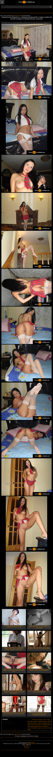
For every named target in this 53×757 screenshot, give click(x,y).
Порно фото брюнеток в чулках (35, 723)
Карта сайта (26, 746)
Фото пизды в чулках (46, 724)
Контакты (26, 747)
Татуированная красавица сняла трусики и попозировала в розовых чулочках (14, 626)
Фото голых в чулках (36, 724)
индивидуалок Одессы (31, 743)
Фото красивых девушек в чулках (35, 726)
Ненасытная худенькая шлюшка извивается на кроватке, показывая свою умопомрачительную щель (14, 670)
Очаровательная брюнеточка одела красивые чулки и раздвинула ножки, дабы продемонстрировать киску (39, 713)
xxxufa (32, 742)
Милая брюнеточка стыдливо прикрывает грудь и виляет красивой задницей (39, 691)
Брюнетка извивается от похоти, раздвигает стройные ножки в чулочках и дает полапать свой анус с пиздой (39, 626)
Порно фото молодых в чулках (39, 719)
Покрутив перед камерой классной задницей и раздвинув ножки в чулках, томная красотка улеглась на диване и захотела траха (13, 648)
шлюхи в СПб (17, 15)
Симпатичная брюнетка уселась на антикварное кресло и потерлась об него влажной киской (14, 713)
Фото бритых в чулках (36, 727)
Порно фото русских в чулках (44, 721)
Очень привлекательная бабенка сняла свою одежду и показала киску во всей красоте (39, 670)
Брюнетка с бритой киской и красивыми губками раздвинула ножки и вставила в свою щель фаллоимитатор (14, 692)
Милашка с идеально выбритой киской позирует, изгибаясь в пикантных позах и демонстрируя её (39, 648)
